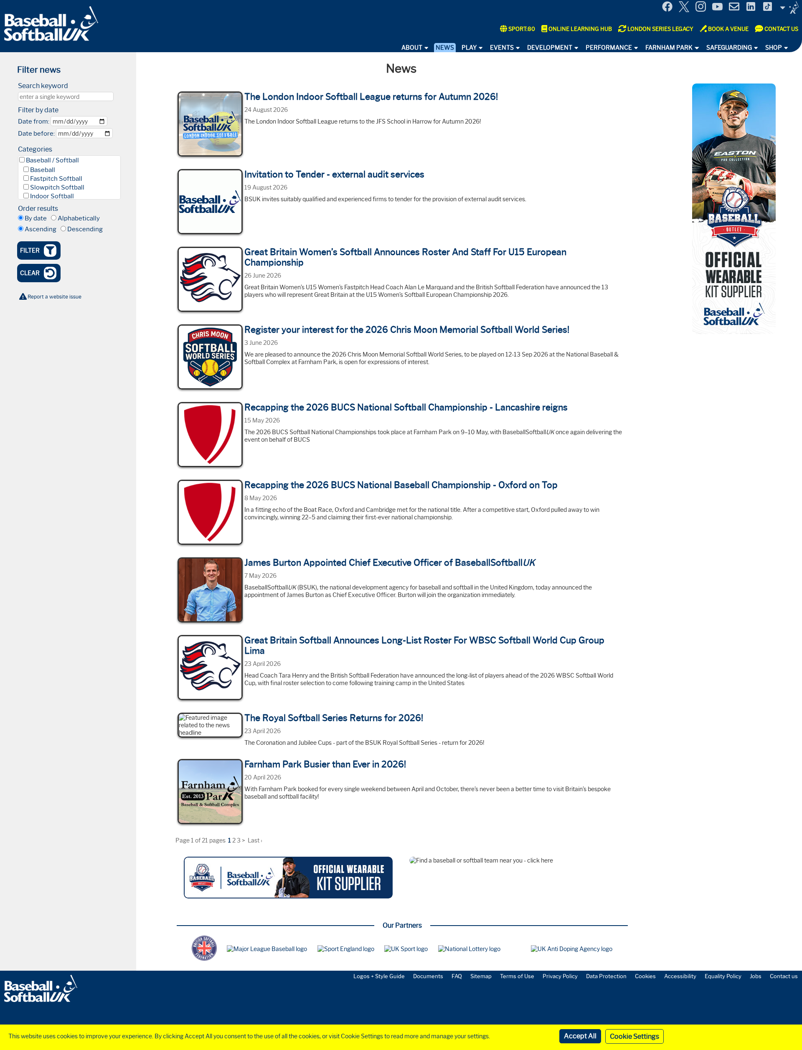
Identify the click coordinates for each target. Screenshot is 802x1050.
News (445, 47)
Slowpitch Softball (57, 187)
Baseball (42, 170)
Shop (773, 47)
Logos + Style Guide (379, 976)
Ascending (40, 229)
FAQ (457, 976)
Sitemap (481, 976)
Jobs (755, 976)
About (411, 47)
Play (469, 47)
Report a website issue (54, 296)
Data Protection (606, 976)
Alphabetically (79, 218)
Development (549, 47)
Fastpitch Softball (56, 178)
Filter (30, 250)
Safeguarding (729, 47)
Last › (255, 840)
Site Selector (789, 7)
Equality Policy (723, 976)
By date (36, 218)
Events (502, 47)
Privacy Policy (560, 976)
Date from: (33, 121)
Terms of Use (517, 976)
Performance (609, 47)
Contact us (784, 976)
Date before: (36, 133)
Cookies (645, 976)
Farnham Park (669, 47)
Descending (85, 229)
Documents (428, 976)
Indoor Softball (52, 196)
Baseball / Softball (52, 160)
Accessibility (680, 976)
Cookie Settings (634, 1036)
